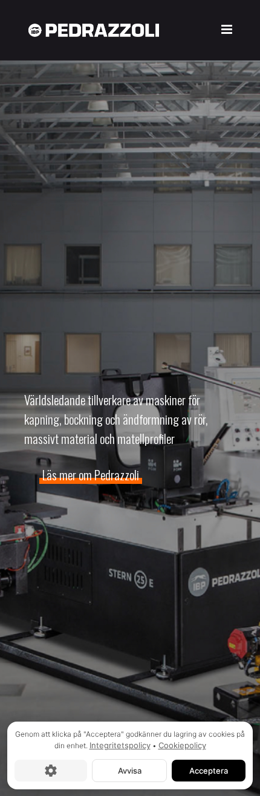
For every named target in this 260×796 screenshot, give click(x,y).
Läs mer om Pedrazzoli (90, 474)
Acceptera (208, 770)
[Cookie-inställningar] (51, 770)
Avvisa (129, 770)
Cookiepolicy (182, 745)
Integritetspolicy (120, 745)
